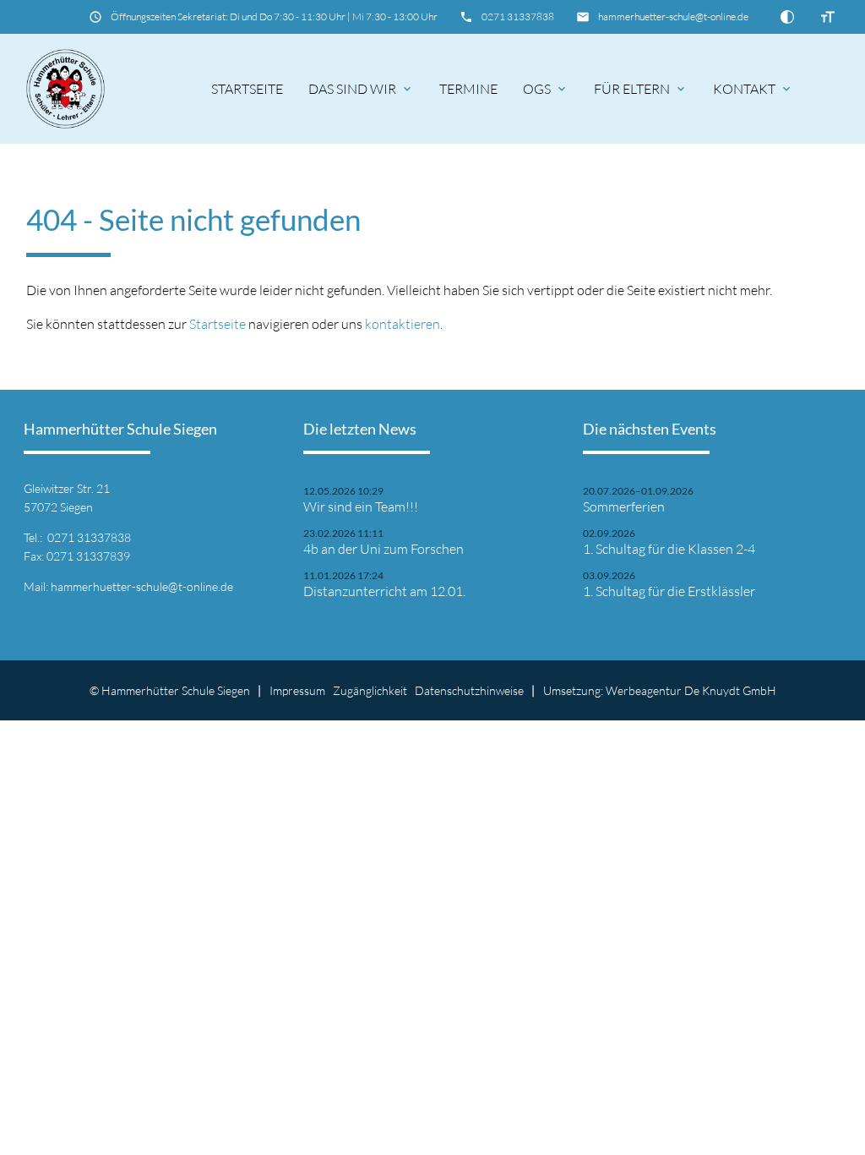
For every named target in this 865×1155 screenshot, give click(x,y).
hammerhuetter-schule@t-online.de (673, 16)
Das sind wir (361, 88)
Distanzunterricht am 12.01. (384, 591)
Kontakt (753, 88)
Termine (468, 88)
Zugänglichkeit (370, 690)
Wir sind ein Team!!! (360, 506)
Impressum (297, 690)
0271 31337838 (517, 16)
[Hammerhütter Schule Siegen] (65, 89)
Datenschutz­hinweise (469, 690)
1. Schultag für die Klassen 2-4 (669, 549)
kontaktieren (402, 323)
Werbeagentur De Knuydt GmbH (691, 690)
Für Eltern (641, 88)
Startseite (247, 88)
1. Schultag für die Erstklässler (669, 591)
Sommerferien (624, 506)
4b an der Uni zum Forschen (383, 549)
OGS (546, 88)
